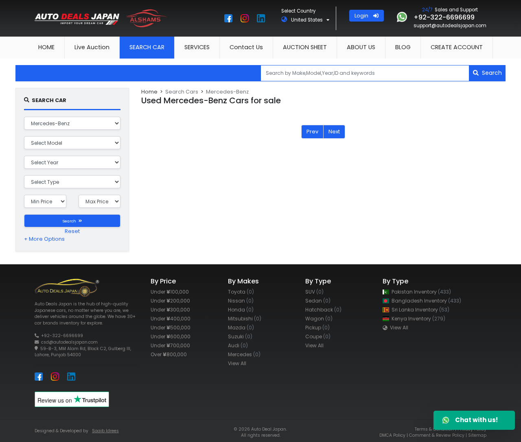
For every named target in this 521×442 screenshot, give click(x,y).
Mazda (241, 327)
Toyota (241, 291)
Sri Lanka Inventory (419, 309)
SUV (314, 291)
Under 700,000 (170, 345)
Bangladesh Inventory (425, 300)
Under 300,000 (170, 309)
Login (364, 15)
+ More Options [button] (44, 238)
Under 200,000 (170, 300)
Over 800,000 (169, 354)
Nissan (241, 300)
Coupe (318, 336)
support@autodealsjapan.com (450, 25)
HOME (46, 47)
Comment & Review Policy (436, 435)
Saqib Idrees (105, 431)
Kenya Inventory (417, 318)
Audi (238, 345)
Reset (72, 231)
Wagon (319, 318)
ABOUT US (361, 47)
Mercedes (244, 354)
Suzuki (240, 336)
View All (237, 363)
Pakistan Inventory (420, 291)
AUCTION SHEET (305, 47)
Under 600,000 (170, 336)
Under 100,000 (170, 291)
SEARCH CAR (146, 47)
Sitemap (477, 435)
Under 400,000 (170, 318)
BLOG (403, 47)
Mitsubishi (244, 318)
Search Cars (181, 91)
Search (490, 73)
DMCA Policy (392, 435)
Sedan (318, 300)
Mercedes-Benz (227, 91)
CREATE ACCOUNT (457, 47)
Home (149, 91)
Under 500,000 (170, 327)
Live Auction (91, 47)
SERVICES (197, 47)
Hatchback (323, 309)
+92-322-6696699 (62, 336)
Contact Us (246, 47)
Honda (241, 309)
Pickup (317, 327)
